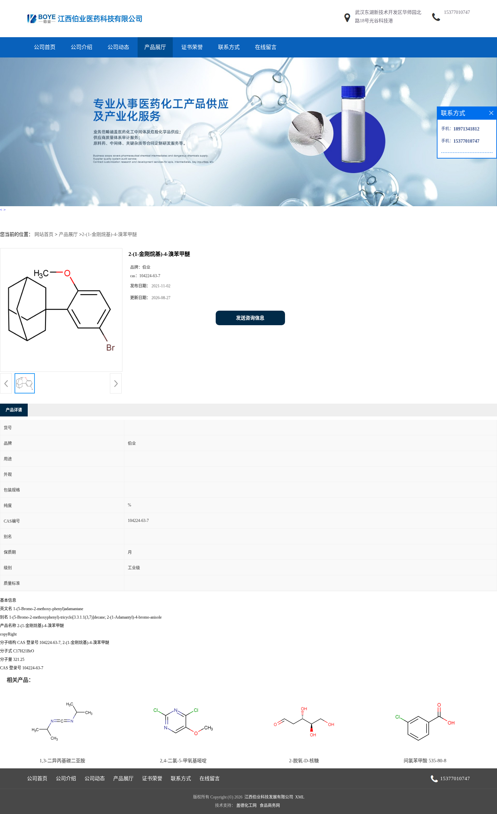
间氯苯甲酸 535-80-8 (425, 760)
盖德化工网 (246, 805)
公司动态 (118, 47)
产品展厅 (155, 47)
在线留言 (266, 47)
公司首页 (44, 47)
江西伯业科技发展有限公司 (268, 797)
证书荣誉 (192, 47)
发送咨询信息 (250, 317)
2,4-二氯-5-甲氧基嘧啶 (183, 760)
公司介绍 (81, 47)
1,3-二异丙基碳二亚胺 (62, 760)
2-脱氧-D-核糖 (304, 760)
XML (299, 797)
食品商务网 (270, 805)
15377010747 (457, 12)
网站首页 (43, 234)
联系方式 (229, 47)
